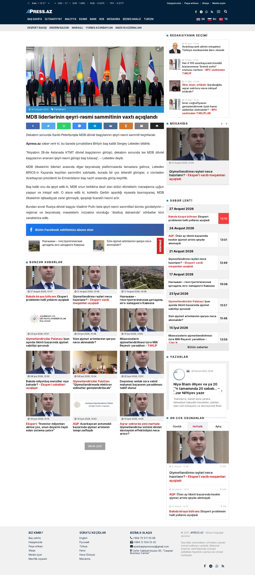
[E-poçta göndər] (141, 126)
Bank (93, 19)
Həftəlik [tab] (198, 426)
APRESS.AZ (196, 532)
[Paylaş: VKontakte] (110, 126)
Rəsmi (83, 19)
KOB (101, 19)
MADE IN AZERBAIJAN (129, 27)
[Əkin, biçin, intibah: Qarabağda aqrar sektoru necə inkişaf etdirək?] (174, 85)
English (83, 538)
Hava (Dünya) (87, 554)
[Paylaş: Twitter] (48, 126)
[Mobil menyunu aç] (218, 11)
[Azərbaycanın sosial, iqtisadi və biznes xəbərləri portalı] (39, 11)
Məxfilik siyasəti (38, 559)
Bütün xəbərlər (198, 347)
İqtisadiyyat (53, 19)
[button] (157, 126)
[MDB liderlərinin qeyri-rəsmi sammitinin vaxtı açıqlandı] (95, 70)
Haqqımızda (174, 3)
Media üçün (219, 3)
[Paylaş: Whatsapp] (64, 126)
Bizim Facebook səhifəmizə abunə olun (64, 230)
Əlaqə (205, 3)
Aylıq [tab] (218, 426)
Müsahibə (113, 19)
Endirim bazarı (59, 27)
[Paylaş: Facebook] (33, 126)
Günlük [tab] (177, 426)
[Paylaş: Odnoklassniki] (126, 126)
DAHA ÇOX (95, 446)
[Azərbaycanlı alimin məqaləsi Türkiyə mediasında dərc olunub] (174, 47)
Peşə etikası (191, 3)
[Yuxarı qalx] (245, 565)
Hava (82, 550)
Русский (84, 542)
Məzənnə (84, 559)
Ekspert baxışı (37, 27)
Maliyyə (70, 19)
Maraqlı (77, 27)
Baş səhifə (34, 19)
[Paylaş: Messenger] (79, 126)
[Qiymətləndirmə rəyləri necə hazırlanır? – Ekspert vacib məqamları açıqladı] (198, 447)
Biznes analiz (132, 19)
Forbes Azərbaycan (99, 27)
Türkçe (83, 546)
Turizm (149, 19)
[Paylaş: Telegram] (95, 126)
